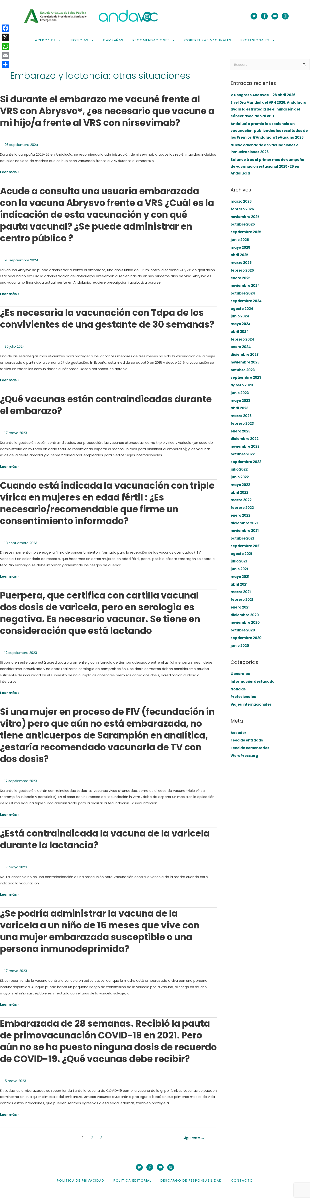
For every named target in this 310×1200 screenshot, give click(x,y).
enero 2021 (240, 607)
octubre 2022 (243, 454)
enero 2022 (240, 515)
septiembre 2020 (246, 638)
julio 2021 (239, 561)
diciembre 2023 (245, 354)
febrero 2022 (242, 507)
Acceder (238, 732)
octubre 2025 (243, 224)
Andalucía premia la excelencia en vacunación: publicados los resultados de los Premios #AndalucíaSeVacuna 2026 (269, 130)
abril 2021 (239, 584)
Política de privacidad (80, 1180)
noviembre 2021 (245, 530)
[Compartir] (5, 64)
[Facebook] (5, 28)
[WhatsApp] (5, 46)
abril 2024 (240, 331)
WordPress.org (244, 755)
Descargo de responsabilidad (191, 1180)
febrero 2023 (242, 423)
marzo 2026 (241, 201)
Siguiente (193, 1138)
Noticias (80, 40)
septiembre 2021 (246, 546)
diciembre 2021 (244, 523)
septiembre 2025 (246, 232)
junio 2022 (240, 477)
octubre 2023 (243, 370)
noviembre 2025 (245, 216)
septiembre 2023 (246, 377)
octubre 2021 (242, 538)
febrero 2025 (242, 270)
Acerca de (45, 40)
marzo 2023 (241, 415)
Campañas (113, 40)
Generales (240, 673)
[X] (5, 37)
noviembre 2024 (245, 285)
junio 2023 (240, 392)
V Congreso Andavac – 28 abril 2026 (263, 95)
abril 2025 (239, 255)
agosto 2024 (242, 308)
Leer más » (9, 172)
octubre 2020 (243, 630)
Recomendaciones (151, 40)
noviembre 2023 (245, 362)
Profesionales (255, 40)
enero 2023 (241, 431)
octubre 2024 (243, 293)
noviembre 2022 (245, 446)
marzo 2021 (241, 591)
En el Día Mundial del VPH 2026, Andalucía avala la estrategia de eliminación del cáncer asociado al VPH (268, 109)
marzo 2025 (241, 262)
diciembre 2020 (245, 615)
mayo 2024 (241, 323)
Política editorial (132, 1180)
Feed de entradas (247, 740)
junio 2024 (240, 316)
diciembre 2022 (244, 438)
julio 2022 (239, 469)
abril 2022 (239, 492)
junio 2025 (240, 239)
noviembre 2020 (245, 622)
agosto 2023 (242, 385)
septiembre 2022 (246, 461)
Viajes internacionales (251, 704)
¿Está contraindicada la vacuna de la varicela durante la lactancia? (105, 839)
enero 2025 (241, 278)
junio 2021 (239, 569)
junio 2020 (240, 645)
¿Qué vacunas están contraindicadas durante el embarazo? (106, 405)
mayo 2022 (240, 484)
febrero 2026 (242, 209)
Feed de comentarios (250, 748)
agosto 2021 (241, 553)
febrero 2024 (242, 339)
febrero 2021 (242, 599)
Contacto (242, 1180)
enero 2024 (241, 346)
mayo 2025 (240, 247)
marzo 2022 (241, 500)
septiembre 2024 (246, 301)
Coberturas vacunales (207, 40)
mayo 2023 (240, 400)
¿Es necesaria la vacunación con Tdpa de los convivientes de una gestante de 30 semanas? (107, 318)
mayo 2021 (240, 576)
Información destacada (253, 681)
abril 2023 (239, 408)
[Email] (5, 55)
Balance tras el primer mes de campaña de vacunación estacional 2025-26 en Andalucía (267, 166)
